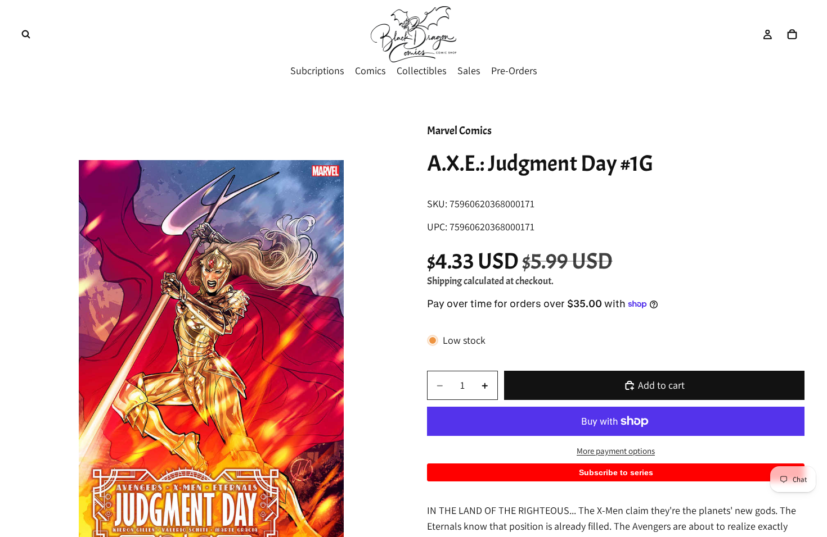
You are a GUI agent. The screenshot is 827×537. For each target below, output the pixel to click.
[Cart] (792, 34)
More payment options (616, 450)
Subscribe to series (616, 472)
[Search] (26, 34)
